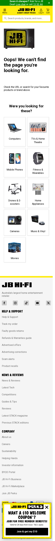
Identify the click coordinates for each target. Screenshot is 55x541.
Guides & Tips (9, 401)
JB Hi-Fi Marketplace (13, 486)
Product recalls (10, 366)
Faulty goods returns (13, 330)
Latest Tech (8, 387)
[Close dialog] (47, 507)
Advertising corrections (14, 352)
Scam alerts (8, 359)
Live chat (21, 4)
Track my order (10, 324)
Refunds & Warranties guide (17, 338)
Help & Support (10, 317)
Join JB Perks (9, 493)
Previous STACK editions (15, 422)
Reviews (6, 408)
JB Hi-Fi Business (11, 479)
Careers (6, 444)
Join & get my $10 (27, 531)
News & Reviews (11, 380)
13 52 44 (38, 4)
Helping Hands (10, 458)
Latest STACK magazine (15, 415)
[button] (9, 11)
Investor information (12, 465)
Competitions (9, 394)
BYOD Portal (8, 472)
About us (6, 437)
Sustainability (9, 451)
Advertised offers (11, 345)
